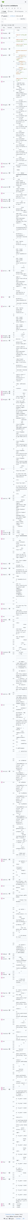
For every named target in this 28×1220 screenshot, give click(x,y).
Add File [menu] (23, 19)
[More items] (26, 11)
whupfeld (6, 5)
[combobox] (10, 19)
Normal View (17, 27)
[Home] (3, 2)
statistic (5, 568)
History (24, 27)
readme (5, 49)
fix (3, 297)
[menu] (2, 22)
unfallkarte (14, 5)
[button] (9, 33)
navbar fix (5, 187)
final (4, 1162)
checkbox (5, 652)
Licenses (18, 1218)
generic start (6, 55)
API (23, 1218)
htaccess (5, 163)
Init (4, 30)
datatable (5, 77)
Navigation (5, 104)
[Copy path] (22, 16)
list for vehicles (6, 270)
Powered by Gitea (10, 1214)
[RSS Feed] (2, 8)
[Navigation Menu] (25, 2)
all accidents (6, 771)
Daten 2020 (6, 563)
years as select (7, 173)
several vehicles (7, 959)
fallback (5, 859)
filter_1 (4, 1089)
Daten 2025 (6, 574)
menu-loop (5, 38)
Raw (4, 27)
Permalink (10, 27)
